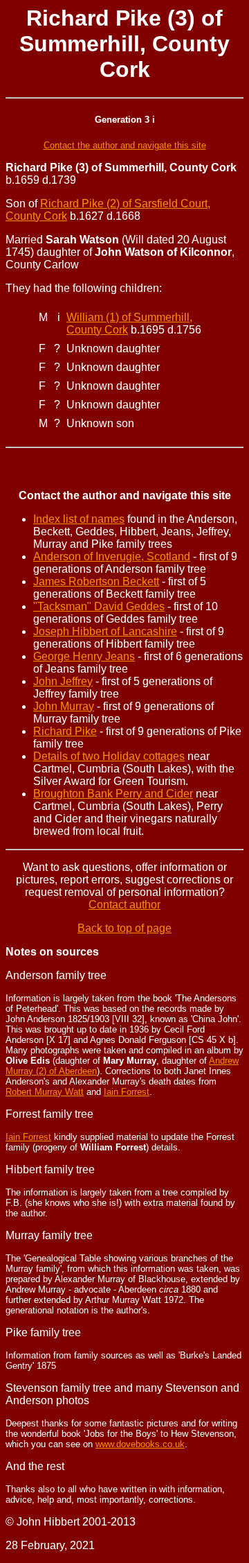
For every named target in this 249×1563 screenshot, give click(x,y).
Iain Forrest (126, 1092)
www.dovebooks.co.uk (140, 1444)
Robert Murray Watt (45, 1092)
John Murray (63, 706)
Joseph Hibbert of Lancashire (105, 631)
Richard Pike (65, 731)
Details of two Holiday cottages (109, 756)
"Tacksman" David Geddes (99, 606)
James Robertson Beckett (96, 581)
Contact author (124, 904)
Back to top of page (124, 928)
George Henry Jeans (84, 656)
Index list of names (78, 519)
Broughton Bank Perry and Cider (113, 794)
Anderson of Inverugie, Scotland (111, 556)
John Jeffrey (63, 681)
